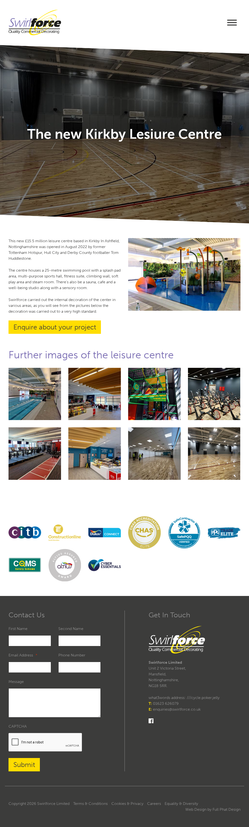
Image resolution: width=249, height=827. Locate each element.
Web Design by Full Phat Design (212, 809)
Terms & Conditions (90, 803)
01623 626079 (166, 703)
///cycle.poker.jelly (203, 697)
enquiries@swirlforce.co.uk (177, 709)
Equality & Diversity (181, 803)
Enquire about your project (54, 327)
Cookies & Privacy (127, 803)
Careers (154, 803)
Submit (24, 765)
